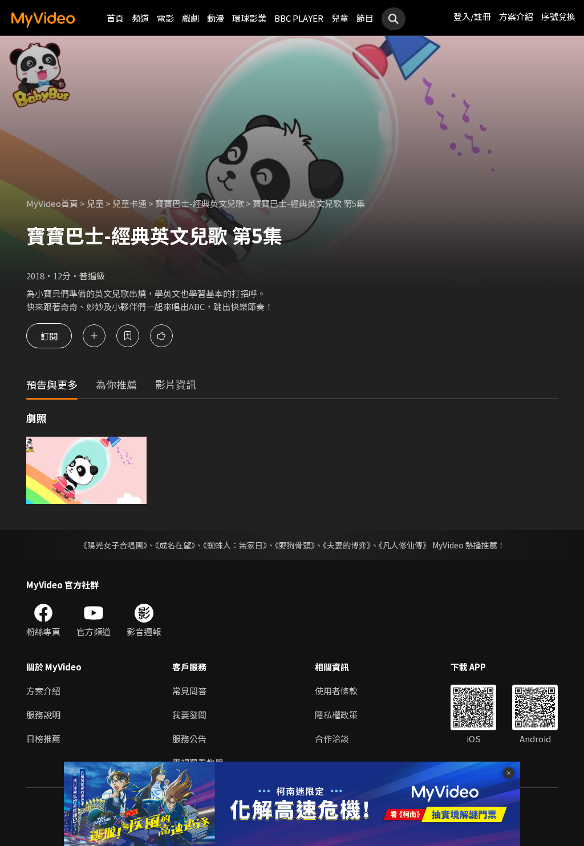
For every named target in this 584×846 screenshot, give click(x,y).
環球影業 (249, 18)
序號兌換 (558, 16)
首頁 (115, 18)
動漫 (215, 18)
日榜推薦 (43, 739)
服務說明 (43, 715)
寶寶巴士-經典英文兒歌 (199, 203)
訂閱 (49, 335)
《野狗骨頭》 (295, 545)
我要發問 (189, 715)
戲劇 (190, 18)
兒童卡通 (129, 203)
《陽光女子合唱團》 (113, 545)
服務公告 (189, 739)
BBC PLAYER (298, 18)
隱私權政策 (336, 715)
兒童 (339, 18)
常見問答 (189, 691)
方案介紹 (516, 16)
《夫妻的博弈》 (347, 545)
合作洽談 (332, 739)
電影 (165, 18)
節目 (365, 18)
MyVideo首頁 (52, 203)
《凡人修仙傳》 (405, 545)
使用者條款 (336, 691)
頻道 (140, 18)
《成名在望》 (175, 545)
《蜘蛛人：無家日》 (235, 545)
